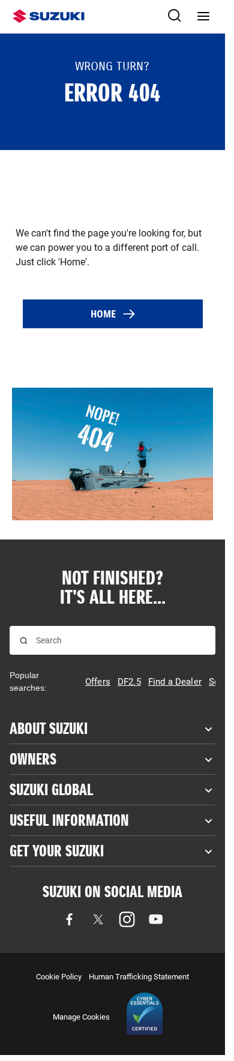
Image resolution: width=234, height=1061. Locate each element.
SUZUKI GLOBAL (51, 790)
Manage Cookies (81, 1016)
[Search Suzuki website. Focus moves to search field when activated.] (175, 16)
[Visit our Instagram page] (127, 919)
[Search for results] (24, 641)
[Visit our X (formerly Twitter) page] (98, 919)
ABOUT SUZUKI (49, 728)
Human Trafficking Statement (139, 976)
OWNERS (33, 759)
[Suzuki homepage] (49, 16)
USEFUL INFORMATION (69, 820)
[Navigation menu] (203, 16)
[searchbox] (120, 640)
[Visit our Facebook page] (69, 919)
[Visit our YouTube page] (156, 919)
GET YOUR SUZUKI (57, 851)
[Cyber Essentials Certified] (144, 1017)
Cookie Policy (59, 976)
